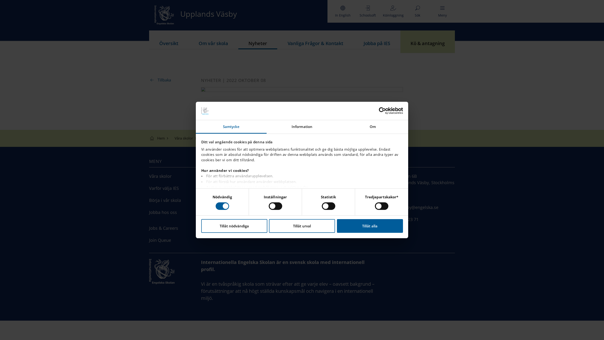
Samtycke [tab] (231, 126)
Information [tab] (302, 126)
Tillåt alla (370, 226)
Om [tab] (373, 126)
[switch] (275, 206)
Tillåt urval (302, 226)
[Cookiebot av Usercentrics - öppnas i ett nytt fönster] (382, 110)
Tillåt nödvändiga (234, 226)
